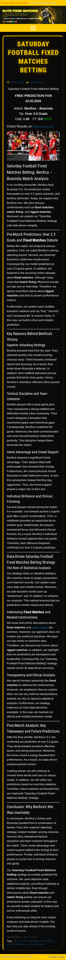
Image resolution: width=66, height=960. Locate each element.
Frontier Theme (56, 957)
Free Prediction (36, 82)
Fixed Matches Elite (14, 3)
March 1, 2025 (17, 82)
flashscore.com (43, 126)
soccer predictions (34, 944)
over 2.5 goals (20, 941)
